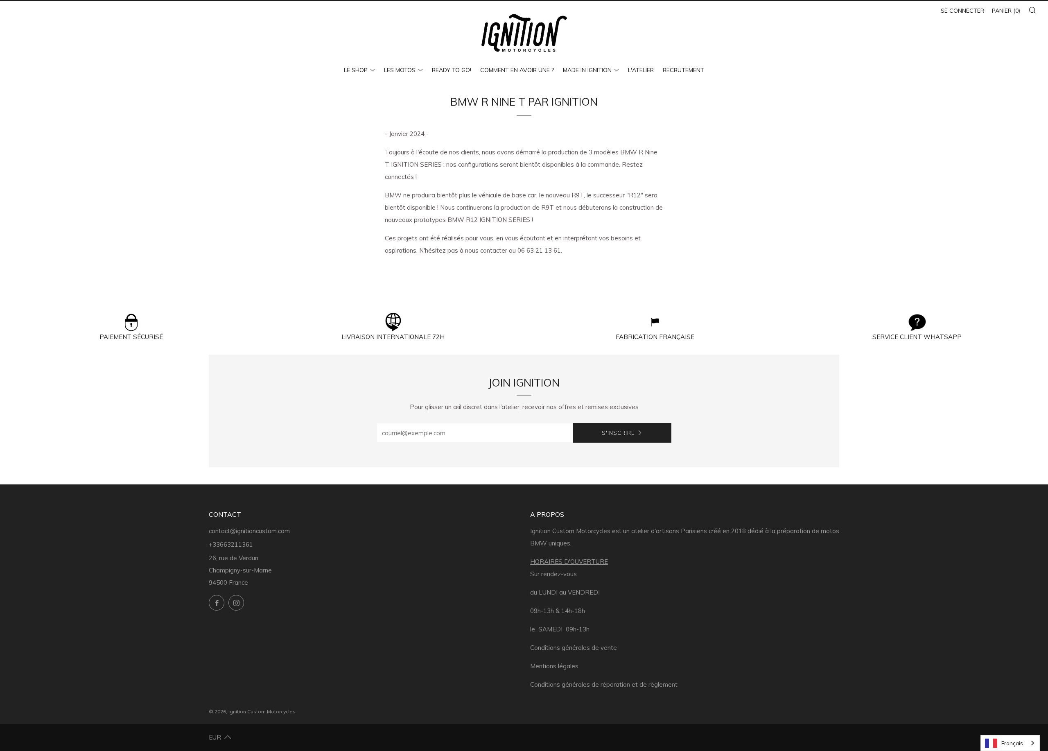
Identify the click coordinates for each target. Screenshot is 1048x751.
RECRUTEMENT (683, 70)
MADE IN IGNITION (587, 70)
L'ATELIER (641, 70)
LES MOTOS (400, 70)
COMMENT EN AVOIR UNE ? (517, 70)
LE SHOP (356, 70)
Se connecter (962, 10)
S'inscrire (618, 433)
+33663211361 (231, 544)
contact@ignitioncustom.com (249, 531)
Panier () (1006, 10)
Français (1012, 743)
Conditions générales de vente (573, 647)
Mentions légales (554, 666)
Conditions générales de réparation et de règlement (604, 684)
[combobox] (1010, 743)
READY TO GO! (451, 70)
